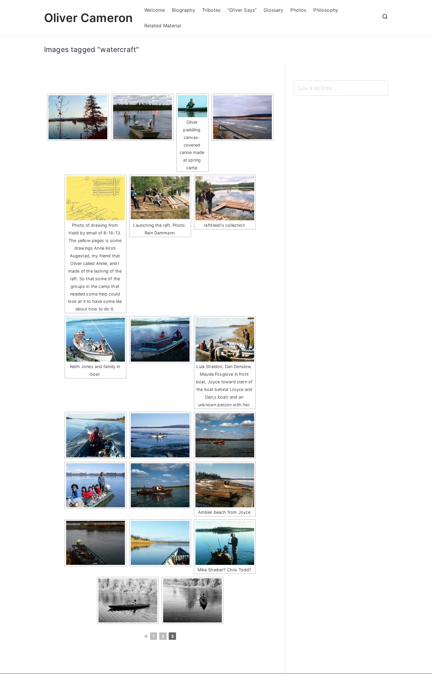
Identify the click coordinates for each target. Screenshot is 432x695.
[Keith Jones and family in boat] (95, 340)
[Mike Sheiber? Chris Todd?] (224, 543)
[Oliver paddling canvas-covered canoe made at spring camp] (192, 106)
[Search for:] (341, 88)
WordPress (273, 684)
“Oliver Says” (242, 10)
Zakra (247, 684)
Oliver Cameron (88, 18)
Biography (183, 10)
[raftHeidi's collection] (224, 198)
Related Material (162, 25)
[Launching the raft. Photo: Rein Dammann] (160, 198)
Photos (298, 10)
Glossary (273, 10)
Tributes (211, 10)
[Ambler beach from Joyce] (224, 485)
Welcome (154, 10)
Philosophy (325, 10)
